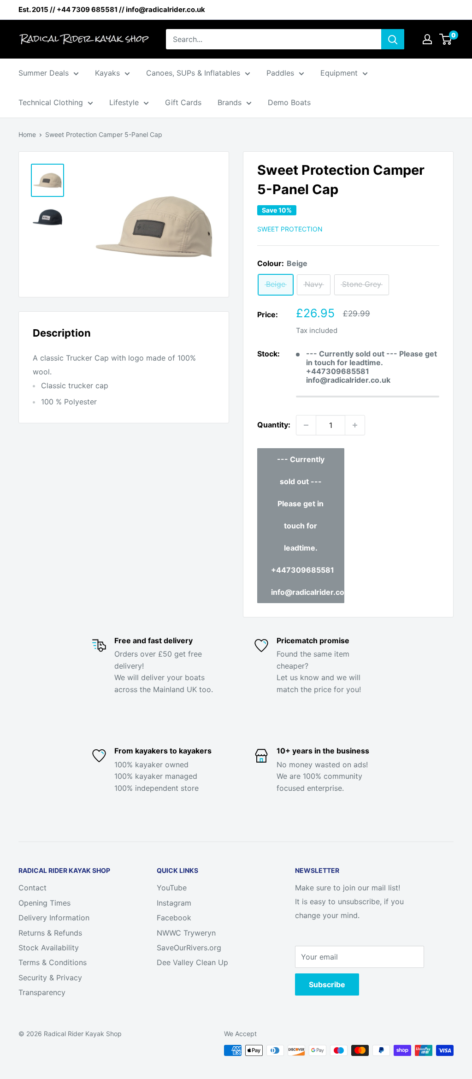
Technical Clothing (50, 102)
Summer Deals (43, 72)
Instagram (174, 902)
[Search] (392, 39)
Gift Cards (183, 102)
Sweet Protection (290, 229)
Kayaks (107, 72)
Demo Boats (289, 102)
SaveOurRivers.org (189, 947)
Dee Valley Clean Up (192, 962)
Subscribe (327, 984)
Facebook (174, 917)
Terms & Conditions (52, 962)
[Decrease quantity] (306, 425)
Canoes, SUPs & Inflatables (193, 72)
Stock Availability (48, 947)
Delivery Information (53, 917)
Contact (32, 887)
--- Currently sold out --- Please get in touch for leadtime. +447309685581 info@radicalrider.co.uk (307, 526)
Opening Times (44, 902)
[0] (446, 39)
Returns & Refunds (50, 932)
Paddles (280, 72)
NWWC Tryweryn (186, 932)
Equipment (339, 72)
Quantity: (273, 424)
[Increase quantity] (355, 425)
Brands (230, 102)
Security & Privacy (50, 977)
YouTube (172, 887)
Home (27, 134)
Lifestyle (124, 102)
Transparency (41, 992)
